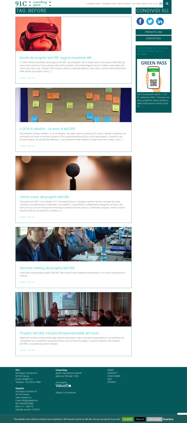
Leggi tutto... (28, 78)
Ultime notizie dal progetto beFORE (44, 197)
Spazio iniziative (124, 4)
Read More (168, 419)
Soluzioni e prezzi (139, 4)
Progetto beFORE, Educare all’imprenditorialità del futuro (59, 333)
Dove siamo (114, 376)
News (111, 370)
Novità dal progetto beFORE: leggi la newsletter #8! (55, 58)
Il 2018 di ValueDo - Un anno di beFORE (47, 129)
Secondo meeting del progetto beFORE (47, 268)
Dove (150, 4)
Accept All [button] (128, 419)
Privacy (112, 382)
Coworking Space (93, 4)
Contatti (112, 373)
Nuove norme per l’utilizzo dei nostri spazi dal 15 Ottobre (152, 51)
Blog (156, 4)
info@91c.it (27, 379)
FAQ (110, 379)
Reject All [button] (140, 419)
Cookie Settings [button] (154, 419)
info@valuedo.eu (30, 400)
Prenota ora (153, 32)
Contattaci (153, 38)
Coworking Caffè (109, 4)
